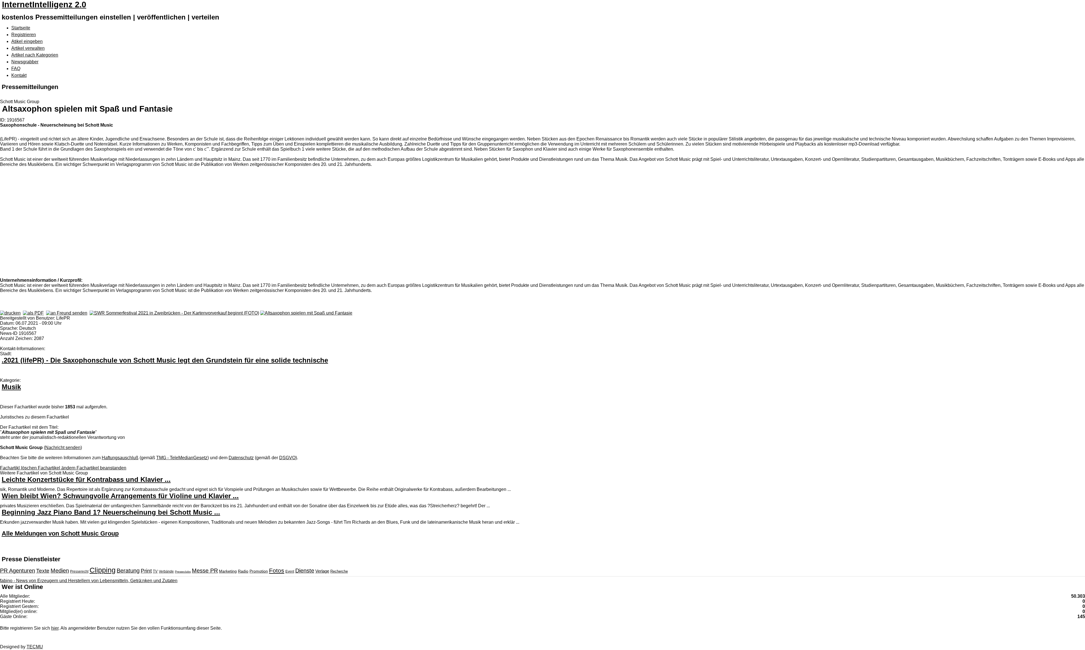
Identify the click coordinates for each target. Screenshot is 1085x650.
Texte (42, 571)
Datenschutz (241, 457)
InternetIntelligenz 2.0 (44, 4)
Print (146, 571)
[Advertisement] (85, 221)
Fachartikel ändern (57, 467)
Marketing (228, 571)
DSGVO (287, 457)
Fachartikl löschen (19, 467)
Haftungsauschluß (120, 457)
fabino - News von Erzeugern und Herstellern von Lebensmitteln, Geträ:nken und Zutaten (88, 580)
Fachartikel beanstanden (101, 467)
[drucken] (10, 313)
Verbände (166, 571)
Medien (60, 570)
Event (289, 571)
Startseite (20, 27)
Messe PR (205, 570)
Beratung (128, 570)
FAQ (15, 68)
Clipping (103, 570)
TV (155, 571)
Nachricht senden (63, 447)
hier (54, 628)
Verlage (322, 571)
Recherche (339, 571)
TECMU (35, 646)
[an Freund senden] (66, 313)
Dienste (304, 570)
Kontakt (19, 75)
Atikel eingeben (27, 41)
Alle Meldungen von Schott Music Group (60, 533)
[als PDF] (33, 313)
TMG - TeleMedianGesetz (181, 457)
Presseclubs (183, 571)
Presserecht (79, 571)
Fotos (276, 570)
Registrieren (23, 34)
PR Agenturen (17, 570)
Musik (11, 387)
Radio (243, 571)
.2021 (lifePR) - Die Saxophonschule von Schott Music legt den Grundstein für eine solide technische (165, 360)
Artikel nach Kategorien (34, 55)
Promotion (258, 571)
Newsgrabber (24, 61)
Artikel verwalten (28, 48)
